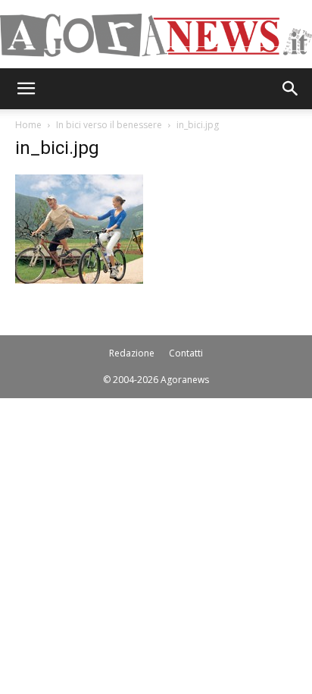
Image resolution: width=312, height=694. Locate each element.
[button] (26, 88)
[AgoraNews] (156, 35)
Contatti (186, 353)
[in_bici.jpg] (79, 279)
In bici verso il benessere (109, 124)
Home (28, 124)
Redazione (131, 353)
